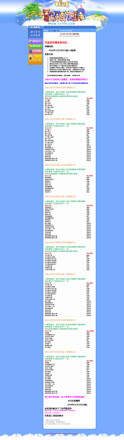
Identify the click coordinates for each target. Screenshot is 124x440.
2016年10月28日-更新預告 (54, 420)
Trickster (58, 424)
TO (60, 424)
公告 (58, 30)
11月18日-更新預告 (66, 424)
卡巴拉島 (49, 424)
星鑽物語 (54, 424)
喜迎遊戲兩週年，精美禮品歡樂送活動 (56, 422)
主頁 (50, 30)
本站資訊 (54, 30)
